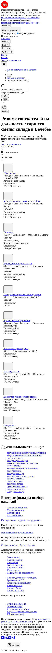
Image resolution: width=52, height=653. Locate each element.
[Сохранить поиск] (4, 107)
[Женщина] (8, 258)
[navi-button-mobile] (4, 63)
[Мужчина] (8, 168)
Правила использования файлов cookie (20, 23)
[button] (4, 55)
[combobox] (14, 89)
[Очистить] (5, 96)
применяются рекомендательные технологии (25, 620)
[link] (6, 48)
